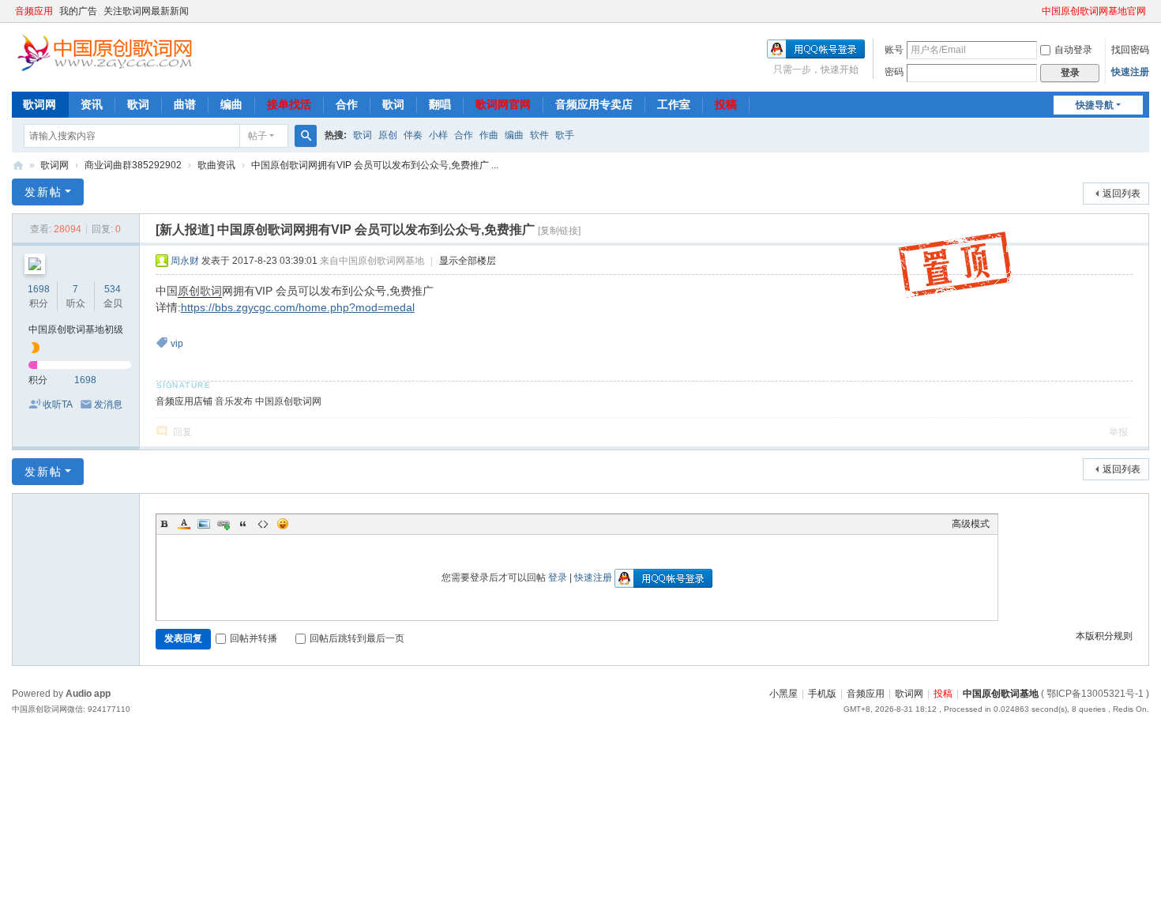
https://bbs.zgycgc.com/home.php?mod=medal (298, 307)
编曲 (231, 104)
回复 (182, 432)
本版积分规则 (1104, 635)
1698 (39, 289)
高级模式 (971, 523)
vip (177, 343)
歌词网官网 (503, 104)
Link (223, 524)
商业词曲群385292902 (133, 165)
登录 (557, 577)
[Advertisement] (474, 835)
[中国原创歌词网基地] (104, 51)
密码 (894, 71)
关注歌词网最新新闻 (146, 11)
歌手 (564, 135)
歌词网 (39, 104)
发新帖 (43, 192)
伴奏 (413, 135)
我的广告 (78, 11)
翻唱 (440, 104)
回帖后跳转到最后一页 (357, 638)
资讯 (92, 104)
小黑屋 (783, 693)
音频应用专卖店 (594, 104)
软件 (539, 135)
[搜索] (306, 136)
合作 (347, 104)
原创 (387, 135)
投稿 (726, 104)
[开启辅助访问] (1035, 11)
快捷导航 (1095, 105)
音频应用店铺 (184, 401)
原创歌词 (200, 290)
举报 (1118, 432)
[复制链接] (559, 230)
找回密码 (1130, 49)
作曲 (488, 135)
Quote (243, 524)
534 (112, 289)
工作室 (673, 104)
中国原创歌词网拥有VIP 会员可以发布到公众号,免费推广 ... (374, 165)
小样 (438, 135)
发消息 (108, 404)
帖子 (257, 135)
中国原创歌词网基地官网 (1094, 11)
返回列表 (1121, 193)
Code (263, 524)
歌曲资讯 (216, 165)
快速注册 (1130, 71)
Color (184, 524)
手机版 (822, 693)
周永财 (185, 260)
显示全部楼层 (467, 260)
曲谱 (185, 104)
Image (204, 524)
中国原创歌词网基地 (18, 165)
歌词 (138, 104)
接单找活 (289, 104)
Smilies (283, 524)
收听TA (58, 404)
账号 (894, 49)
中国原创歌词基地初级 (75, 329)
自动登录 (1073, 49)
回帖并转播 (253, 638)
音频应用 (34, 11)
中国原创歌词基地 (1001, 693)
